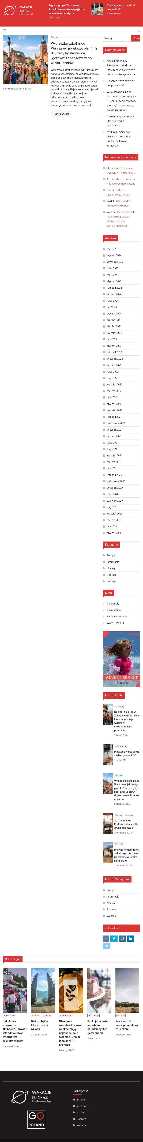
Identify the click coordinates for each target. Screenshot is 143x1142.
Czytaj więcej (61, 113)
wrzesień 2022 (115, 358)
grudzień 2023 (114, 320)
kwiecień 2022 (114, 384)
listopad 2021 (114, 416)
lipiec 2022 (113, 371)
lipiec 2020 (113, 494)
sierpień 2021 (114, 436)
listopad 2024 (114, 287)
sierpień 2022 (114, 365)
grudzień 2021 (114, 410)
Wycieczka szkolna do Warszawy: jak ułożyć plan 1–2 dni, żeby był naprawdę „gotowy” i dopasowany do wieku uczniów (74, 53)
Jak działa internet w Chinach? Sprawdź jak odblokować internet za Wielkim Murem (15, 1031)
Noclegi (111, 568)
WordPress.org (115, 623)
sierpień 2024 (114, 294)
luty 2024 (112, 307)
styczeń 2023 (114, 345)
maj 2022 (112, 378)
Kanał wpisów (115, 610)
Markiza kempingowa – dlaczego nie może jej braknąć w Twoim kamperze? (120, 139)
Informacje (113, 562)
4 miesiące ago (111, 13)
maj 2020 (112, 507)
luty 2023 (112, 339)
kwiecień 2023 (114, 333)
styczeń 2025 (114, 281)
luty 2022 (112, 397)
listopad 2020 (114, 475)
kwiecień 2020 (114, 513)
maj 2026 (112, 249)
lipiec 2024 (113, 300)
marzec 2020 (114, 520)
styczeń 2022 (114, 404)
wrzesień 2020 (115, 487)
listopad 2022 (114, 352)
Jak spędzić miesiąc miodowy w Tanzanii (126, 1025)
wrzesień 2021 (115, 429)
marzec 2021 (114, 462)
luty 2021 (112, 468)
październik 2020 (116, 481)
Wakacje (111, 581)
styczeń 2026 (114, 255)
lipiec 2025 (113, 268)
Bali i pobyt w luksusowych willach (39, 1025)
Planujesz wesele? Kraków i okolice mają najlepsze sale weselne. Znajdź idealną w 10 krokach (70, 1033)
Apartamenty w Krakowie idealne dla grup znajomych (120, 121)
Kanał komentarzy (117, 616)
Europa (54, 37)
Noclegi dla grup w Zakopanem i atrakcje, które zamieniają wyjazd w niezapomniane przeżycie (62, 9)
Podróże (111, 574)
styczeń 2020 (114, 533)
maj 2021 (112, 449)
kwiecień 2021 (114, 455)
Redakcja (26, 88)
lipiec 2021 (113, 442)
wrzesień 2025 (115, 262)
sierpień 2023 (114, 326)
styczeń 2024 (114, 313)
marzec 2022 (114, 391)
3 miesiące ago (49, 17)
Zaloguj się (113, 603)
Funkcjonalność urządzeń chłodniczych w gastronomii (97, 1027)
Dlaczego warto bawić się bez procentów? (121, 83)
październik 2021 (116, 423)
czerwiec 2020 (115, 500)
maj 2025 (112, 274)
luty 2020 (112, 526)
